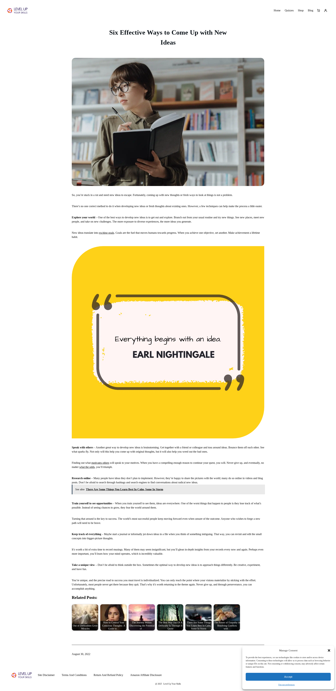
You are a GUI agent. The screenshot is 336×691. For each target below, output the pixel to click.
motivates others (100, 462)
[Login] (325, 10)
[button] (329, 650)
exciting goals (106, 232)
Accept (288, 676)
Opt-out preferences (286, 684)
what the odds (87, 467)
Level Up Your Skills (172, 684)
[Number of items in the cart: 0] (318, 10)
